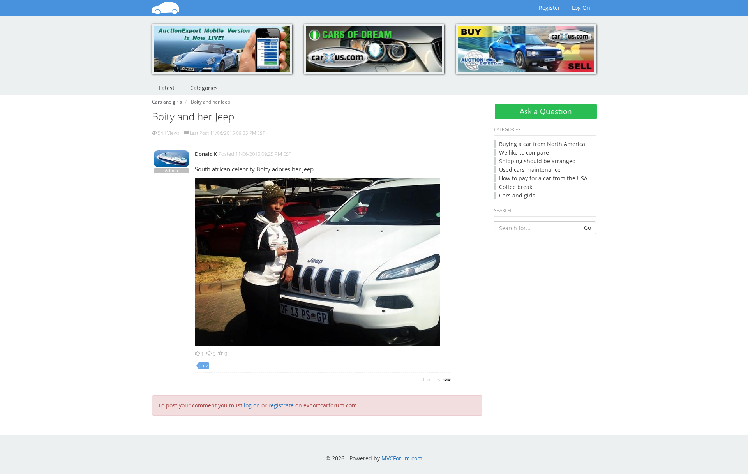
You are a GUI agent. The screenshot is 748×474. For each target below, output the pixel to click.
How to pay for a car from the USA (543, 178)
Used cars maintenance (530, 169)
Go (587, 227)
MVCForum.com (401, 458)
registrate (281, 405)
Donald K (206, 153)
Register (549, 7)
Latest (167, 88)
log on (252, 405)
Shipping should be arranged (537, 161)
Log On (581, 7)
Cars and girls (517, 195)
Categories (204, 88)
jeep (203, 365)
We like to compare (524, 152)
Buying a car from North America (542, 144)
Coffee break (515, 186)
